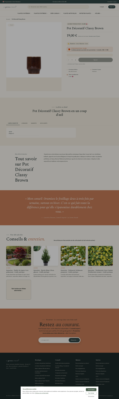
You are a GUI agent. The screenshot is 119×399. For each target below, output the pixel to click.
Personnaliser (91, 396)
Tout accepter (91, 389)
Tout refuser (91, 393)
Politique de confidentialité (41, 393)
